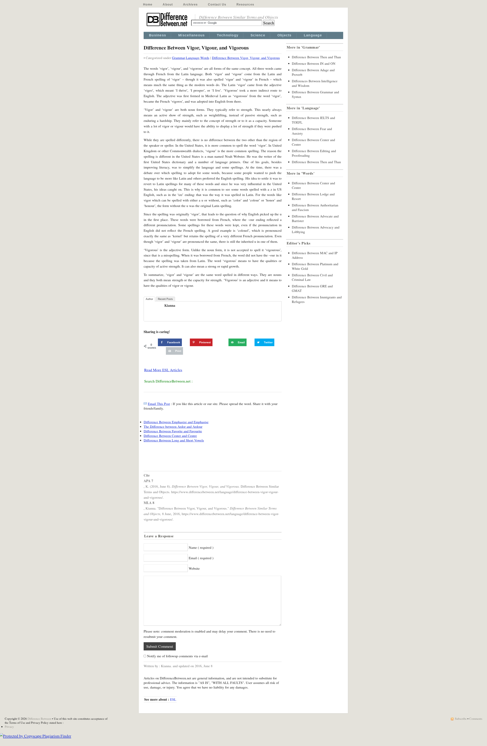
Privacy (9, 726)
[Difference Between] (167, 26)
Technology (227, 35)
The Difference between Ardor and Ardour (173, 426)
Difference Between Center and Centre (170, 435)
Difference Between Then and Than (316, 57)
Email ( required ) (201, 558)
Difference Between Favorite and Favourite (173, 431)
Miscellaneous (191, 35)
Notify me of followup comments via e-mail (177, 656)
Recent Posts (165, 299)
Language (313, 35)
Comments (475, 718)
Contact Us (217, 4)
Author (149, 299)
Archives (190, 4)
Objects (284, 35)
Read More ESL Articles (163, 369)
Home (147, 4)
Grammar (178, 57)
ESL (173, 699)
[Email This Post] (145, 403)
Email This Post (159, 403)
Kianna (169, 305)
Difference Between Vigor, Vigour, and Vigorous (246, 57)
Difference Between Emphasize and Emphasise (176, 422)
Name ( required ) (201, 547)
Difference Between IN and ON (313, 63)
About (168, 4)
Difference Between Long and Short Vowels (174, 440)
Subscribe (461, 718)
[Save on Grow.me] (224, 342)
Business (157, 35)
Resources (245, 4)
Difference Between (39, 718)
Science (258, 35)
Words (204, 57)
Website (194, 568)
